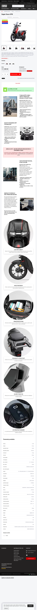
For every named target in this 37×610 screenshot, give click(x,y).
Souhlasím (30, 605)
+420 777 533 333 (30, 552)
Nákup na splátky (16, 1)
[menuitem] (5, 8)
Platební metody (10, 1)
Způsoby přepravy (4, 1)
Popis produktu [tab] (17, 83)
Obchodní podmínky (17, 556)
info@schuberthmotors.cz (32, 550)
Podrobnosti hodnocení (16, 17)
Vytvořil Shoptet (26, 573)
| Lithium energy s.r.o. (32, 573)
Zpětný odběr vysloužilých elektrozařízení (17, 560)
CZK (32, 1)
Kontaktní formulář (31, 558)
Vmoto (7, 535)
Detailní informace (4, 58)
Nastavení (6, 608)
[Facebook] (27, 555)
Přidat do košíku (14, 74)
